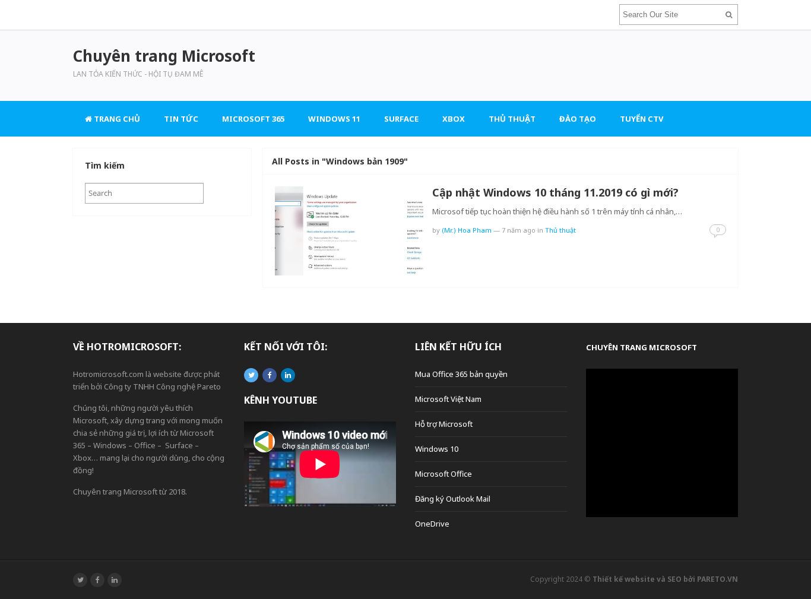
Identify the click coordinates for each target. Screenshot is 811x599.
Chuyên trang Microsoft (641, 347)
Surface (401, 118)
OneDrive (432, 523)
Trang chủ (116, 118)
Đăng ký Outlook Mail (452, 498)
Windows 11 (334, 118)
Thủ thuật (512, 118)
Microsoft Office (443, 473)
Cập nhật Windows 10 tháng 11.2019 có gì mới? (555, 192)
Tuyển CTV (641, 118)
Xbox (453, 118)
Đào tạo (577, 118)
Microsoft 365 (253, 118)
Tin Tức (181, 118)
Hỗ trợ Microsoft (444, 424)
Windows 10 (436, 448)
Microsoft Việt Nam (448, 399)
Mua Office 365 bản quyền (461, 374)
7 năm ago (519, 230)
